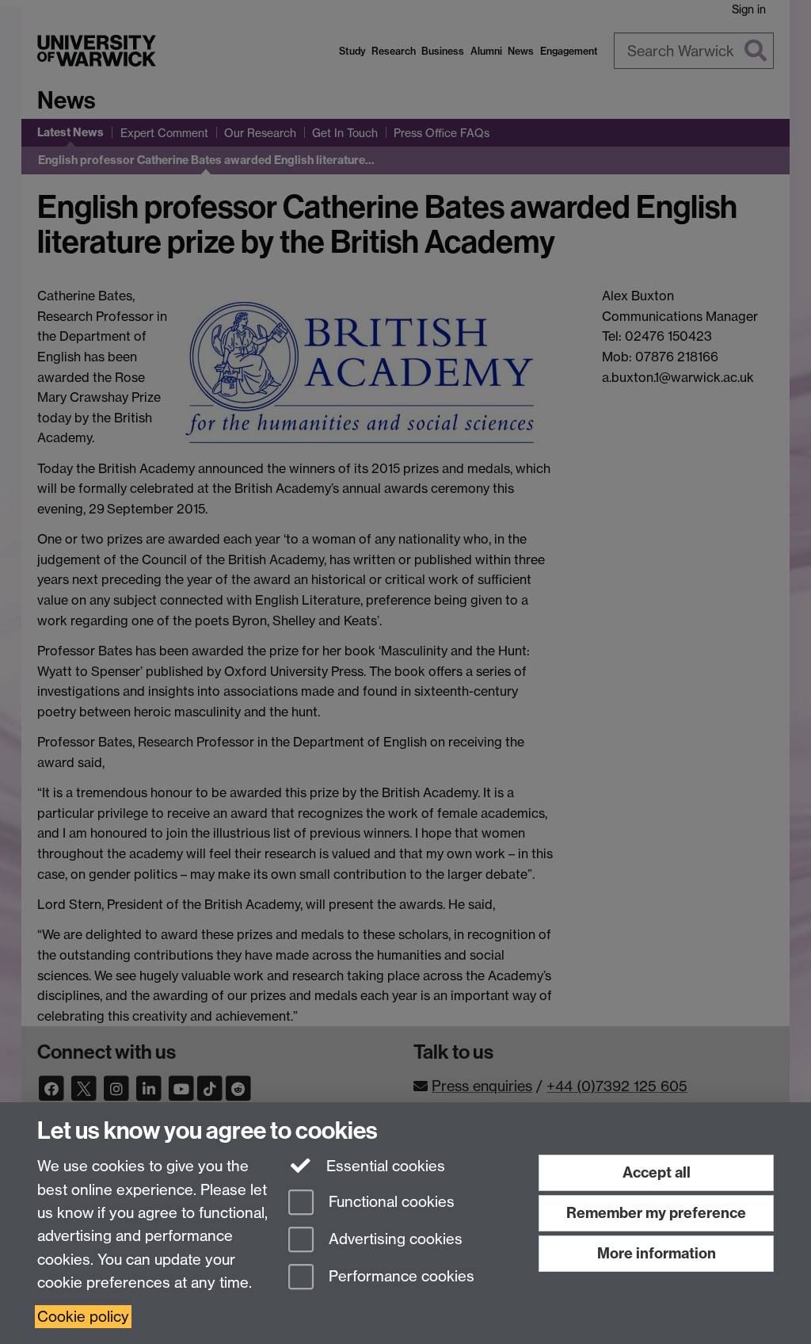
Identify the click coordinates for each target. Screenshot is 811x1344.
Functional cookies (390, 1202)
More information (656, 1253)
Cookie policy (83, 1317)
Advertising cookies (394, 1239)
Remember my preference (656, 1213)
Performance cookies (399, 1276)
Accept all (657, 1172)
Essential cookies (383, 1166)
